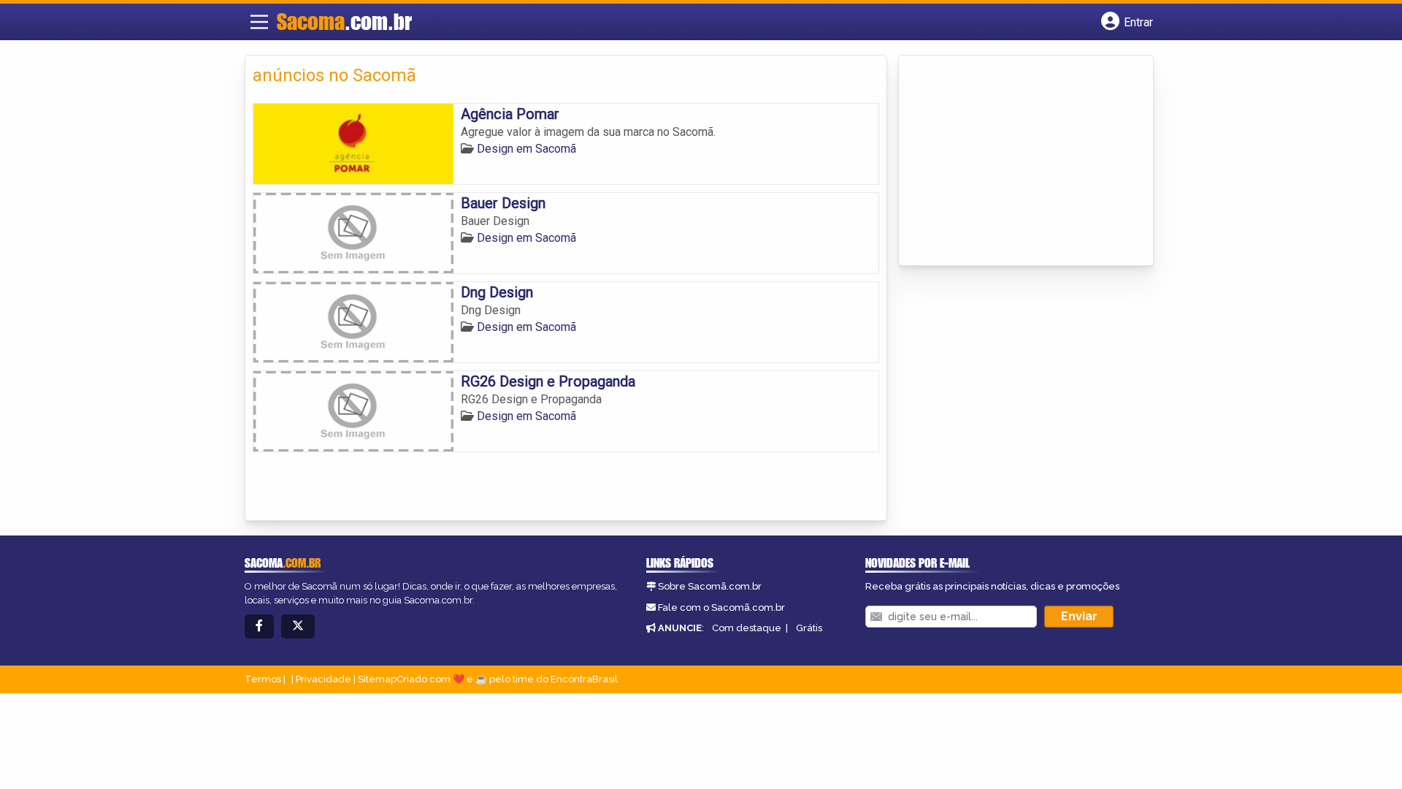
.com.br (344, 21)
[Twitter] (298, 626)
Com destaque (746, 627)
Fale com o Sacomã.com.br (721, 607)
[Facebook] (259, 626)
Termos (263, 679)
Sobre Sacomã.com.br (710, 586)
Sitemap (377, 679)
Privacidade (323, 679)
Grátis (809, 627)
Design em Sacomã (526, 149)
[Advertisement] (1015, 161)
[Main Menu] (259, 22)
